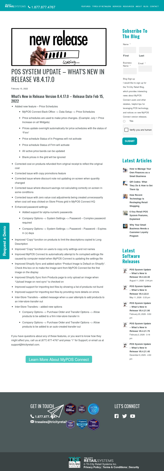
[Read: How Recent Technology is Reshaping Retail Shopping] (125, 196)
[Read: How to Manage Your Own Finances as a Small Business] (125, 170)
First (126, 55)
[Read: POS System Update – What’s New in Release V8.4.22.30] (125, 271)
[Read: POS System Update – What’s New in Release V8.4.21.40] (125, 345)
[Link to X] (124, 416)
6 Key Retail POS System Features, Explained (139, 215)
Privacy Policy (92, 467)
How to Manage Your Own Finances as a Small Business (140, 172)
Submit (130, 141)
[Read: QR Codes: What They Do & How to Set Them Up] (125, 183)
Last (141, 55)
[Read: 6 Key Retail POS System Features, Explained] (125, 213)
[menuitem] (86, 6)
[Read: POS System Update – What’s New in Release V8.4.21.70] (125, 325)
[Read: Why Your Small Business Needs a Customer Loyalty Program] (125, 226)
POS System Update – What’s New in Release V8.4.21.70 (140, 327)
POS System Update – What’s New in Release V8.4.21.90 (140, 307)
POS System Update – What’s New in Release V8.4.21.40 (140, 347)
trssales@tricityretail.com (50, 421)
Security (134, 467)
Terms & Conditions (115, 467)
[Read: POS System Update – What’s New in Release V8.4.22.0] (125, 287)
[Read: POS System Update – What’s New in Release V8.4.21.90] (125, 304)
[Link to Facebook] (116, 416)
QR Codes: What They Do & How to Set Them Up (141, 185)
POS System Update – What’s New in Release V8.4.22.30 (140, 273)
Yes (131, 120)
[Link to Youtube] (132, 416)
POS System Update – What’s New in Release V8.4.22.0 (140, 290)
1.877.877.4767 (43, 7)
